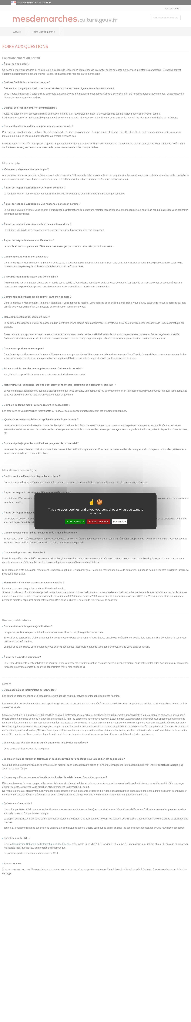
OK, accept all (76, 521)
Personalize (119, 521)
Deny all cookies (99, 521)
